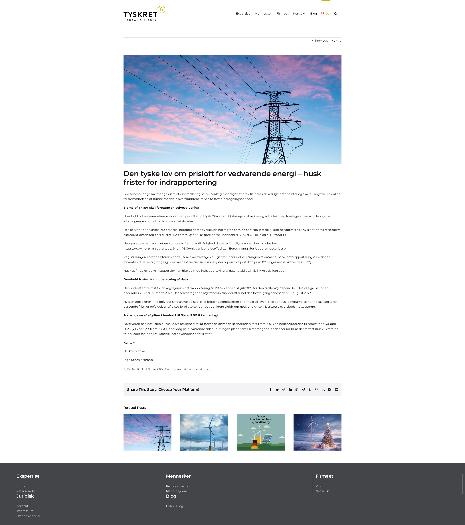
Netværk (322, 491)
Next (335, 40)
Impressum (25, 511)
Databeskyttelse (28, 516)
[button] (335, 13)
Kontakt (22, 506)
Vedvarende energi (200, 369)
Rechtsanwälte (177, 486)
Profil (319, 486)
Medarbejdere (176, 491)
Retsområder (26, 491)
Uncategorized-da (176, 369)
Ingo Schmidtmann (138, 360)
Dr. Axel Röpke (134, 351)
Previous (321, 40)
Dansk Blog (174, 506)
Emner (21, 486)
